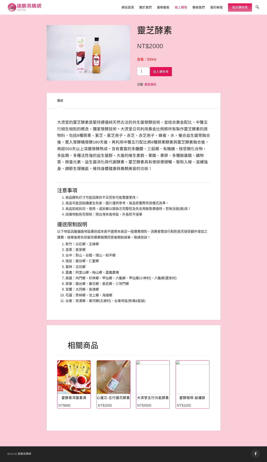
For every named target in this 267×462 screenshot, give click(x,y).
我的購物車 (240, 7)
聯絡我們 (199, 7)
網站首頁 (128, 7)
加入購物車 (161, 71)
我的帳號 (216, 7)
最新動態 (163, 7)
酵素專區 (150, 84)
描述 (60, 100)
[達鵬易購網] (24, 7)
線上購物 (181, 7)
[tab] (60, 100)
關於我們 (145, 7)
